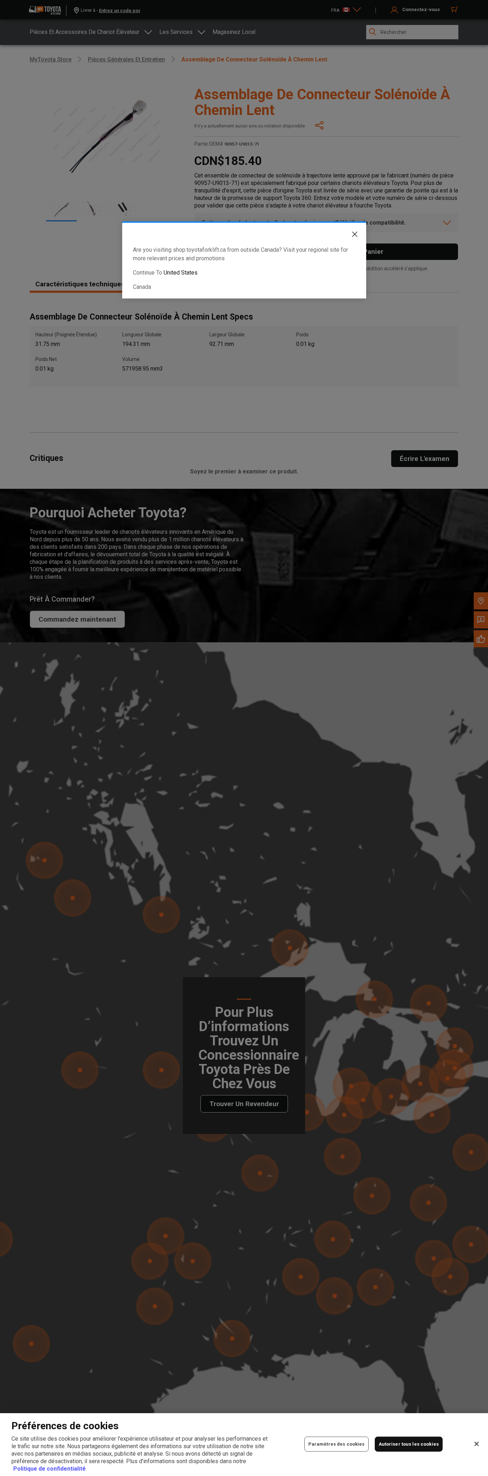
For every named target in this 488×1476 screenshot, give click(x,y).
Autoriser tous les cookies (409, 1444)
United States (181, 272)
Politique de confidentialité (49, 1468)
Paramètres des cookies (336, 1444)
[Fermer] (476, 1444)
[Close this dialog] (349, 235)
